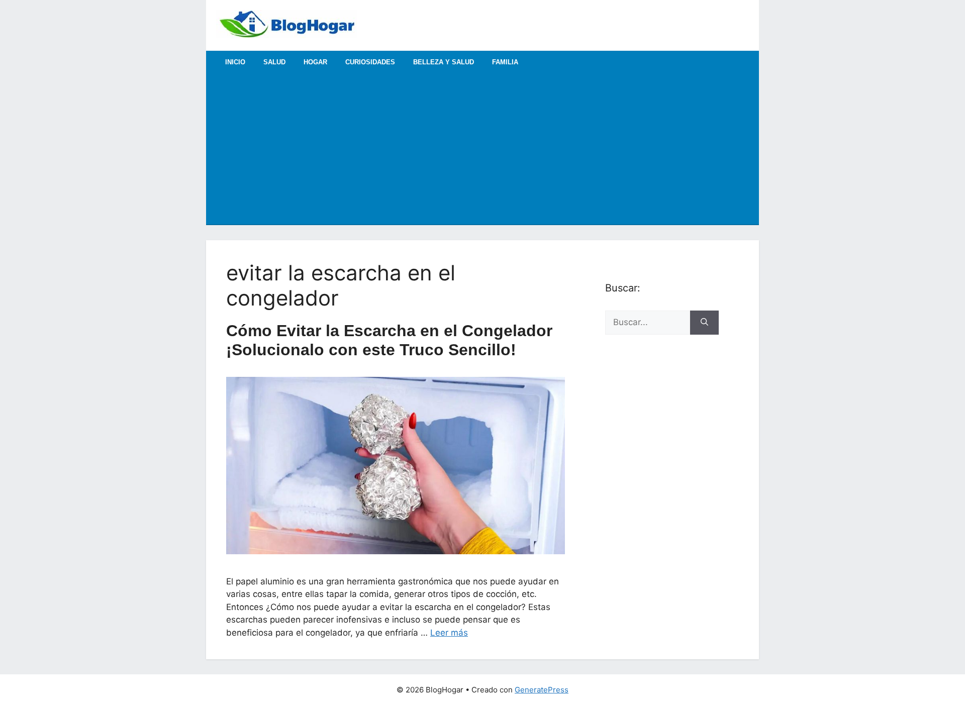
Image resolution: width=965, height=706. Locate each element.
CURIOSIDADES (370, 62)
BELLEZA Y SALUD (443, 62)
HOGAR (315, 62)
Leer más (449, 633)
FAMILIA (505, 62)
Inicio (235, 62)
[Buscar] (704, 323)
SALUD (274, 62)
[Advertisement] (482, 148)
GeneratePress (541, 689)
